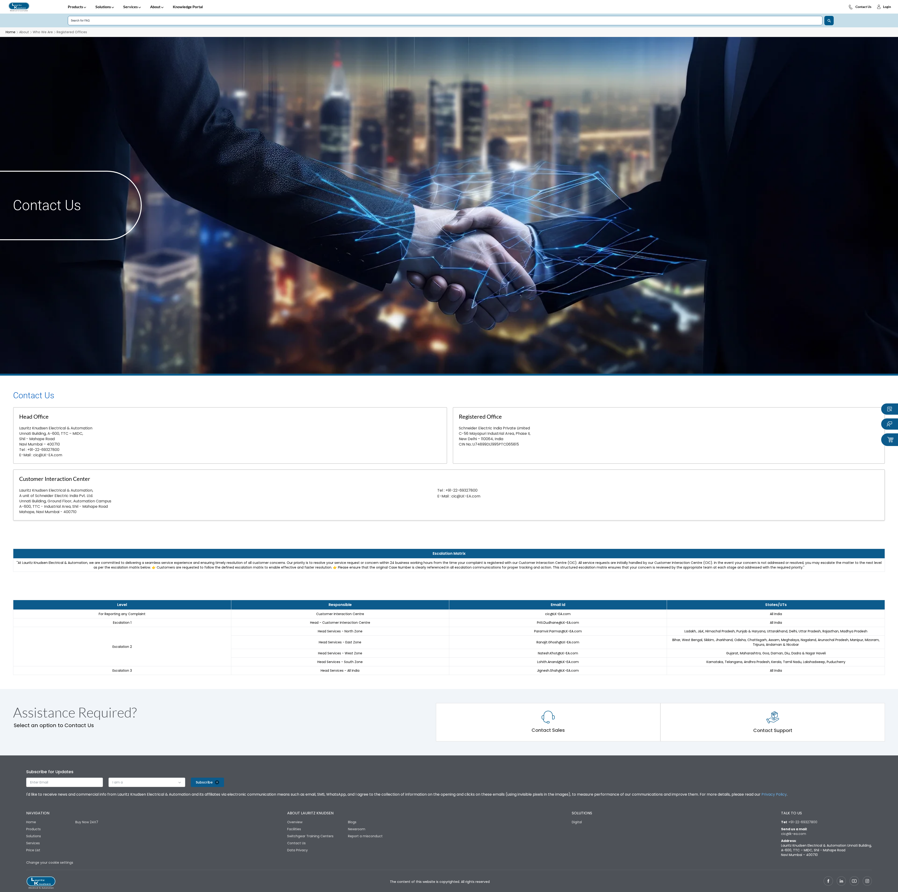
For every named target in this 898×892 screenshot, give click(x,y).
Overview (294, 822)
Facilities (294, 829)
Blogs (352, 822)
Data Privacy (297, 850)
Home (31, 822)
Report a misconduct (365, 836)
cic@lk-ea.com (793, 833)
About (155, 6)
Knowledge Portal (188, 6)
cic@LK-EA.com (47, 455)
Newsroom (356, 829)
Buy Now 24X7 (86, 822)
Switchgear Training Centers (310, 836)
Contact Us (863, 7)
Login (887, 7)
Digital (577, 822)
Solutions (103, 6)
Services (130, 6)
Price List (33, 850)
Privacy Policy (774, 794)
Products (75, 6)
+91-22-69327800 (43, 449)
